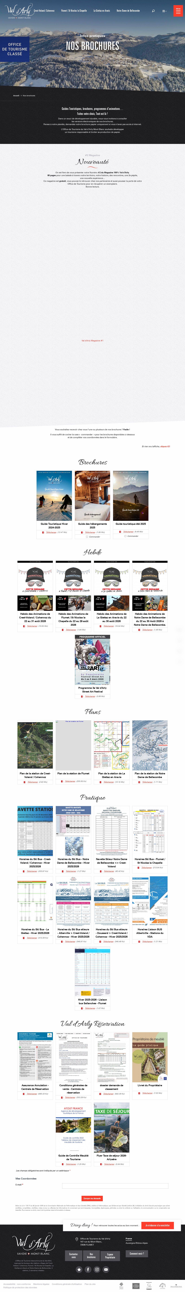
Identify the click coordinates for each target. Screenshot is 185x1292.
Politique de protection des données (20, 1288)
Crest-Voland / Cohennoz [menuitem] (44, 10)
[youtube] (105, 1271)
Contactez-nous (73, 1256)
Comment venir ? (137, 1253)
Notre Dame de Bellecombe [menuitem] (128, 10)
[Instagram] (96, 1271)
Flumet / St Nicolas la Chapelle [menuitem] (74, 10)
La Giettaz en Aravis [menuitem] (102, 10)
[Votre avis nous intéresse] (79, 1271)
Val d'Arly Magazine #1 (92, 340)
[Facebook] (88, 1271)
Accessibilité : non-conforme (17, 1284)
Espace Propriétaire (110, 1256)
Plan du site (90, 1284)
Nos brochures (91, 1256)
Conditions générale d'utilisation (67, 1284)
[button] (153, 11)
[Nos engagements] (135, 1286)
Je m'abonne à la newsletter (158, 1225)
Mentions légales (41, 1284)
